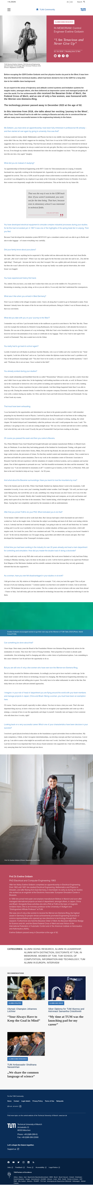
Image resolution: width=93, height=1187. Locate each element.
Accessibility (40, 1167)
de (68, 2)
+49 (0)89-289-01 (31, 1134)
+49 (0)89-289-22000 (29, 1137)
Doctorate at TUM (66, 952)
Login (13, 2)
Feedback (18, 1167)
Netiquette (59, 1101)
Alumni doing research (39, 949)
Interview (53, 962)
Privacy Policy (38, 1101)
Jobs (9, 1167)
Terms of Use (49, 1101)
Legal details (25, 1101)
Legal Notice (53, 1167)
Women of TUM (47, 956)
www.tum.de (63, 1115)
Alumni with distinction (39, 952)
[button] (55, 55)
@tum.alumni (13, 1106)
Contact (16, 1101)
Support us (11, 1149)
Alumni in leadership (68, 949)
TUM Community (47, 9)
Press (29, 1167)
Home (9, 1101)
